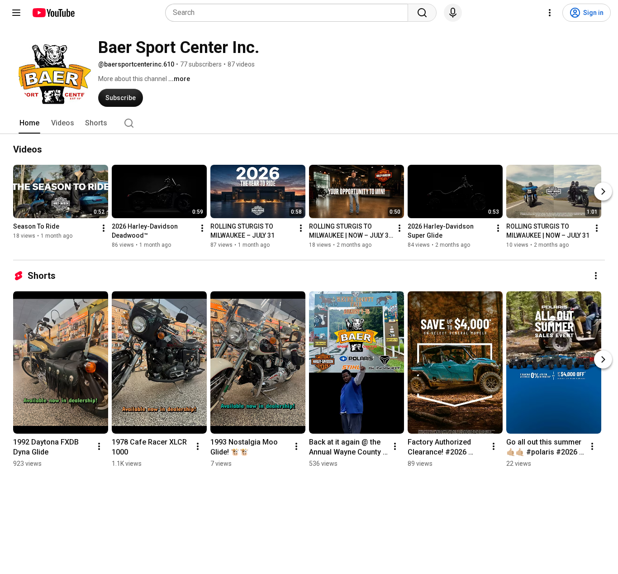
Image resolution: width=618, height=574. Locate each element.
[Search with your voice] (453, 13)
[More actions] (104, 228)
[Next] (603, 191)
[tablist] (309, 123)
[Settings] (549, 12)
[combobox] (289, 12)
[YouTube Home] (53, 12)
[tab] (29, 123)
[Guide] (16, 12)
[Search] (422, 13)
